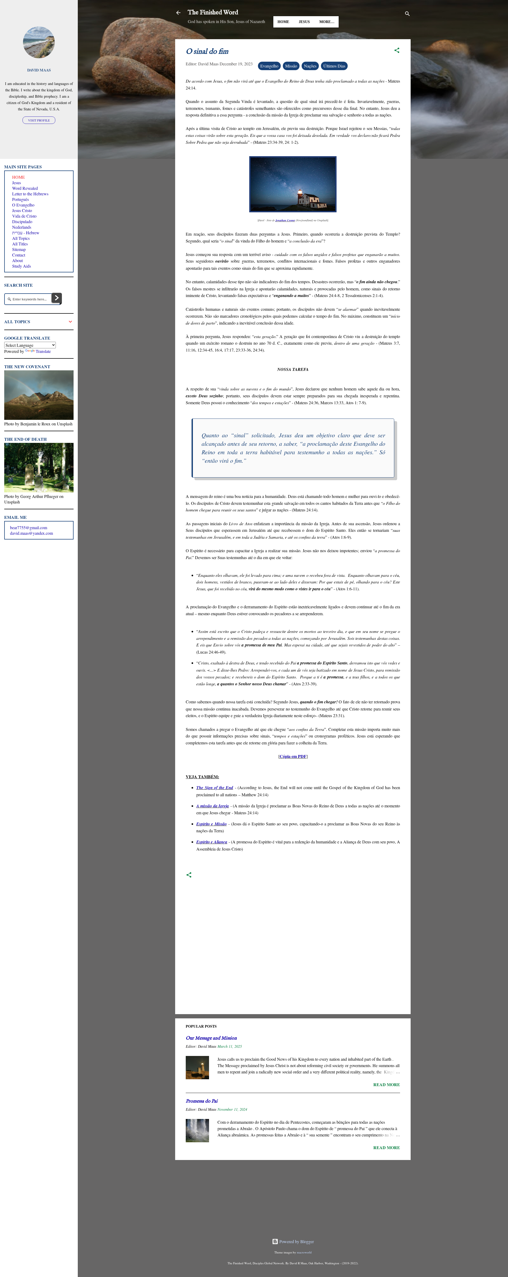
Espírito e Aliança (211, 842)
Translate (43, 351)
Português (20, 199)
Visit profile (39, 120)
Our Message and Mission (211, 1038)
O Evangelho (23, 205)
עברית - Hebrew (25, 232)
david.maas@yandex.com (31, 533)
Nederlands (21, 227)
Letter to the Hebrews (30, 193)
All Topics (21, 238)
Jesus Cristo (22, 210)
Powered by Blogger (296, 1241)
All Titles (20, 243)
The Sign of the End (214, 787)
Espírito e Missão (211, 824)
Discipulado (22, 221)
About (17, 260)
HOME (283, 22)
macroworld (304, 1252)
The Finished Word (213, 12)
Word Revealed (25, 188)
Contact (18, 255)
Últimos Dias (334, 66)
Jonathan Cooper (285, 220)
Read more (386, 1084)
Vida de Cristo (24, 216)
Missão (291, 66)
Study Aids (21, 266)
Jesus (304, 22)
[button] (397, 51)
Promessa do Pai (201, 1101)
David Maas (39, 70)
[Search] (407, 14)
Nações (310, 66)
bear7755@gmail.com (28, 527)
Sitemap (19, 249)
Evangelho (269, 66)
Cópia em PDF (293, 756)
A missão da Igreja (212, 806)
